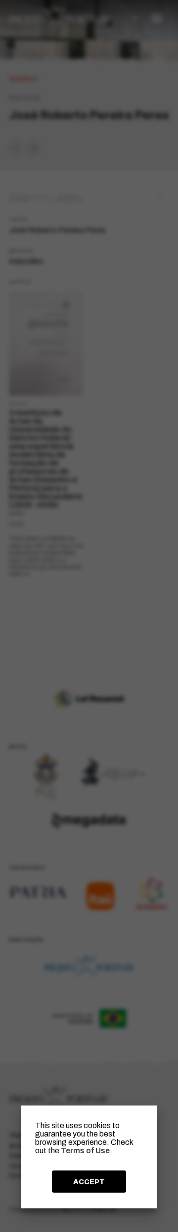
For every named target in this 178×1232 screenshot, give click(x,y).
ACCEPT (89, 1182)
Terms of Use (85, 1150)
